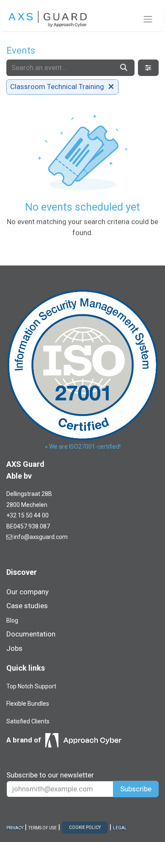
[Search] (124, 68)
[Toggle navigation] (148, 19)
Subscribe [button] (135, 789)
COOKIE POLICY (85, 827)
